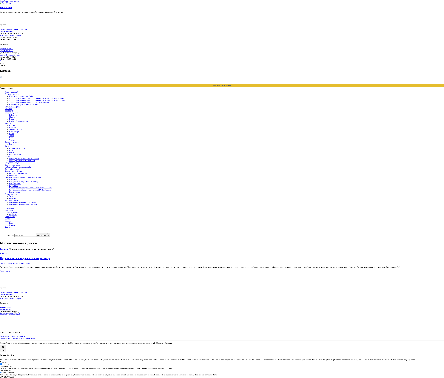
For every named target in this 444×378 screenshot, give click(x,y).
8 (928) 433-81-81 (6, 31)
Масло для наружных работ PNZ (22, 161)
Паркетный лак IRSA (17, 148)
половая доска (24, 263)
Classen (12, 140)
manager (3, 263)
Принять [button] (159, 343)
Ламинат (8, 123)
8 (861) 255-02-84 (20, 29)
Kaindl (11, 134)
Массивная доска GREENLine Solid (23, 204)
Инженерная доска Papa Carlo (21, 96)
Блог (11, 223)
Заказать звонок (222, 85)
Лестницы (9, 111)
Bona (11, 150)
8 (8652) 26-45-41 (6, 49)
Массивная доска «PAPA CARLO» (23, 202)
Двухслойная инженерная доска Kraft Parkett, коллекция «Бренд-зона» (37, 98)
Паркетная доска (11, 113)
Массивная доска (11, 200)
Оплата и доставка (12, 213)
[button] (7, 232)
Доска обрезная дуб (12, 169)
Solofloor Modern (15, 129)
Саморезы (13, 179)
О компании (9, 208)
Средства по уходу (12, 163)
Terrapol (12, 196)
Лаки (7, 146)
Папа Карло (6, 7)
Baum (11, 119)
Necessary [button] (4, 362)
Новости (8, 221)
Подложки (13, 186)
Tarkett (11, 136)
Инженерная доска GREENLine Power (24, 104)
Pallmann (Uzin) (15, 154)
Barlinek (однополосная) (18, 121)
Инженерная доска (12, 94)
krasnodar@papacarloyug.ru (10, 35)
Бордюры (13, 175)
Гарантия (13, 215)
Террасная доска (11, 194)
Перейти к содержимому (10, 1)
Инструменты (14, 192)
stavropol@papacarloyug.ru (10, 55)
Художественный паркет (14, 171)
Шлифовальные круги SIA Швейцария (24, 182)
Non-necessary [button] (5, 370)
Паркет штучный (11, 92)
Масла (7, 157)
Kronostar (13, 127)
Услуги (7, 219)
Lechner (12, 144)
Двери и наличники (12, 165)
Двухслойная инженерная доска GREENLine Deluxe (29, 102)
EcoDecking (13, 198)
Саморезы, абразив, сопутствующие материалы (23, 177)
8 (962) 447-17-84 (6, 51)
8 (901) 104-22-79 (7, 29)
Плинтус (8, 109)
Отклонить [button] (169, 343)
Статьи (12, 225)
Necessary (6, 364)
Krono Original (14, 132)
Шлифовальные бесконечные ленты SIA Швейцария (30, 190)
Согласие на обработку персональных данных (18, 338)
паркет (15, 263)
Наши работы (10, 217)
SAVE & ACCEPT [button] (7, 377)
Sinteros (12, 117)
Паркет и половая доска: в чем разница (25, 258)
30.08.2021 (4, 253)
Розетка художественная (18, 173)
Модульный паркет (12, 107)
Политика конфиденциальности (12, 336)
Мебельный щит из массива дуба (18, 167)
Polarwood (13, 115)
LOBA (11, 152)
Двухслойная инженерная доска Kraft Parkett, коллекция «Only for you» (37, 100)
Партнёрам (9, 210)
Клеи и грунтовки (12, 142)
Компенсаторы (15, 184)
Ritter (11, 138)
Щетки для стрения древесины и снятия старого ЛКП (30, 188)
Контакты (8, 227)
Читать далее (5, 271)
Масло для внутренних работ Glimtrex (24, 159)
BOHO (12, 125)
